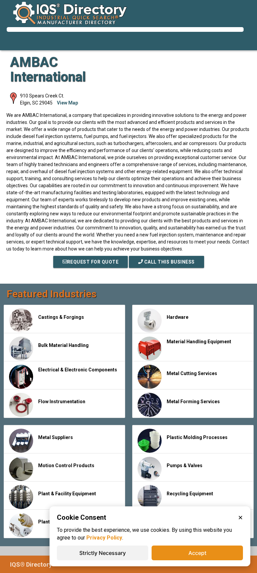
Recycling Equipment (190, 493)
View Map (67, 102)
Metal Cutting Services (192, 373)
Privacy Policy (104, 537)
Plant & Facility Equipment (67, 493)
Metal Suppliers (55, 437)
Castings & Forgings (61, 317)
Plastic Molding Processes (197, 437)
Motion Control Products (66, 465)
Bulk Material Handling (63, 345)
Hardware (177, 317)
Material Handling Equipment (199, 341)
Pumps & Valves (184, 465)
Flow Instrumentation (61, 401)
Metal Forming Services (193, 401)
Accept (197, 553)
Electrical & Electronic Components (77, 369)
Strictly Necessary (102, 553)
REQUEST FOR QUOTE (93, 262)
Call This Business (169, 262)
